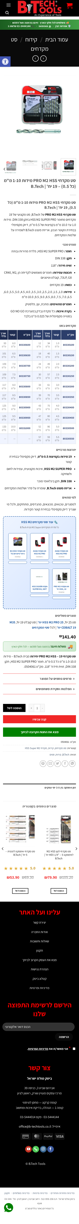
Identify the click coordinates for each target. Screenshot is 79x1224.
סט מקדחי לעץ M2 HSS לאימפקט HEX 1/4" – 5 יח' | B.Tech (58, 855)
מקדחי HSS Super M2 (36, 748)
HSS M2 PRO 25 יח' (50, 622)
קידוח (31, 39)
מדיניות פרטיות (40, 1193)
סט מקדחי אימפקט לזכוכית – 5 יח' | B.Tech (20, 853)
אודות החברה (39, 932)
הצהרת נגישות (39, 969)
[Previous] (69, 115)
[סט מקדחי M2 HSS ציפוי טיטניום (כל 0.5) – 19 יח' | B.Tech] (17, 562)
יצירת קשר (39, 922)
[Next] (6, 115)
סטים (52, 754)
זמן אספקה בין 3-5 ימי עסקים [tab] (60, 787)
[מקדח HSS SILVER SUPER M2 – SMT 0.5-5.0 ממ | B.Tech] (39, 595)
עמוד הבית (56, 39)
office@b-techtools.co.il (35, 1126)
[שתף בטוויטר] (57, 763)
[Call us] (35, 1149)
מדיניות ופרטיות (39, 988)
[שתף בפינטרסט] (43, 763)
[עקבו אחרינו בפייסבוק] (50, 1149)
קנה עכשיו (39, 719)
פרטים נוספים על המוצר (56, 679)
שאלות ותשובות (39, 941)
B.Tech (65, 754)
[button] (5, 61)
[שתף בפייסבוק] (65, 763)
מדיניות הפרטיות (38, 1049)
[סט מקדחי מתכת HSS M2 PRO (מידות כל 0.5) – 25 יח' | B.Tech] (61, 562)
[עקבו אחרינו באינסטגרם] (43, 1149)
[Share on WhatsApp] (72, 763)
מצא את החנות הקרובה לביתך (40, 732)
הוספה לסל (14, 708)
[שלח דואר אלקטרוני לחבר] (50, 763)
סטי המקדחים (40, 627)
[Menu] (8, 5)
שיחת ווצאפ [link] (8, 1207)
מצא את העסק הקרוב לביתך (39, 960)
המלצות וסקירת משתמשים (54, 689)
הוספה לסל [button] (59, 890)
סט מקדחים (60, 748)
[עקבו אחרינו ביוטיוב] (28, 1149)
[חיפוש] (7, 12)
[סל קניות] (69, 5)
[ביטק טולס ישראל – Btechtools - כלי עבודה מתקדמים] (39, 8)
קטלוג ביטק (40, 979)
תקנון (39, 950)
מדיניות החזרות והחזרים (63, 1193)
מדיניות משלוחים (21, 1193)
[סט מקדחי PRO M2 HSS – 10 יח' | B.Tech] (61, 597)
